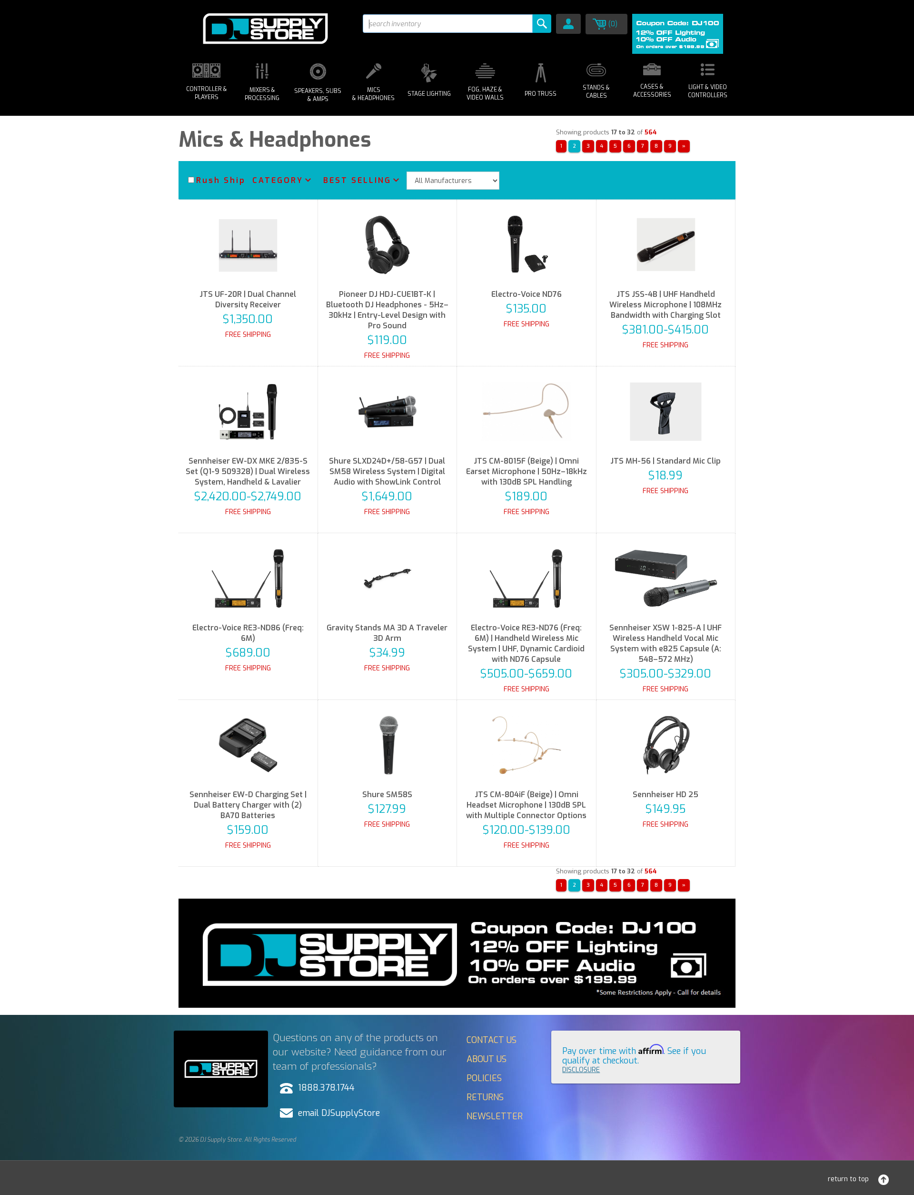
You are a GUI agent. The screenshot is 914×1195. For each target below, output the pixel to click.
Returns (485, 1097)
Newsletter (495, 1116)
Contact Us (492, 1040)
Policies (484, 1078)
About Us (487, 1059)
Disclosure (581, 1069)
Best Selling (357, 180)
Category (277, 180)
